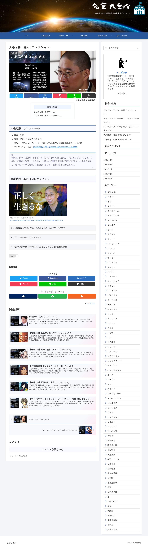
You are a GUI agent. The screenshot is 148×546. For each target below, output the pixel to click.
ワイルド (111, 422)
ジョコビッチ (113, 281)
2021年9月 (108, 160)
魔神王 (110, 525)
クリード (111, 239)
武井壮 (110, 478)
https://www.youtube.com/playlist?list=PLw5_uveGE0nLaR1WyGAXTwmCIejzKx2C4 (36, 220)
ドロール (111, 323)
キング (110, 230)
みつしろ (111, 389)
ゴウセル (111, 248)
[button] (138, 48)
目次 (49, 107)
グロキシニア (113, 244)
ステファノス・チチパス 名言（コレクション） (121, 120)
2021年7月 (108, 169)
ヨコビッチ (121, 72)
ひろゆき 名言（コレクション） (118, 139)
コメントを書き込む (52, 449)
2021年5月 (108, 179)
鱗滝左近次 (112, 530)
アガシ (110, 197)
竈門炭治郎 (112, 492)
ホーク (110, 375)
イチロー (111, 206)
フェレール (112, 351)
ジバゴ (110, 272)
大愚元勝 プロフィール (45, 112)
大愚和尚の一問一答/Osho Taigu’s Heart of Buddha (55, 147)
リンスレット (113, 417)
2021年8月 (108, 165)
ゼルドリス (112, 295)
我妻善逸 (111, 464)
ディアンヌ (112, 309)
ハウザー (111, 333)
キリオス (111, 225)
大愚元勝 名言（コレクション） (49, 115)
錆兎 (109, 506)
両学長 (110, 436)
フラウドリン (113, 356)
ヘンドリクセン (114, 370)
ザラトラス (112, 262)
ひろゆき (111, 342)
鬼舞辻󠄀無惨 (112, 520)
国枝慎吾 (111, 450)
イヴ (109, 201)
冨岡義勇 (111, 441)
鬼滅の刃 (111, 515)
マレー (110, 384)
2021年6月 (108, 174)
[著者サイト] (23, 296)
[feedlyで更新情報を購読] (52, 296)
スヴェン (111, 286)
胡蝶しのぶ (112, 501)
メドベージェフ (114, 398)
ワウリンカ (112, 426)
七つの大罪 (112, 431)
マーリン (111, 379)
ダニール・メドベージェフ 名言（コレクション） (121, 128)
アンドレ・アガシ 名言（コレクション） (120, 112)
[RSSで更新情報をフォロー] (82, 296)
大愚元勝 (14, 267)
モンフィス (112, 408)
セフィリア (112, 290)
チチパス (111, 305)
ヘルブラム (112, 365)
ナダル (110, 328)
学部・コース (113, 459)
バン (109, 337)
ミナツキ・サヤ (114, 394)
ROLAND (111, 192)
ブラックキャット (115, 361)
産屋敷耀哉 (112, 483)
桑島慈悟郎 (112, 473)
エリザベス (112, 220)
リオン (110, 412)
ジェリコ (111, 267)
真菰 (109, 487)
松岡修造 (111, 469)
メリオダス (112, 403)
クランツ (111, 234)
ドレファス (112, 319)
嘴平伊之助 (112, 445)
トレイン (111, 314)
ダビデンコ (112, 300)
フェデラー (112, 347)
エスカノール (113, 211)
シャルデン (112, 276)
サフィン (111, 258)
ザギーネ (111, 253)
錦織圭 (110, 511)
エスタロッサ (113, 216)
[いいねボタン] (12, 256)
